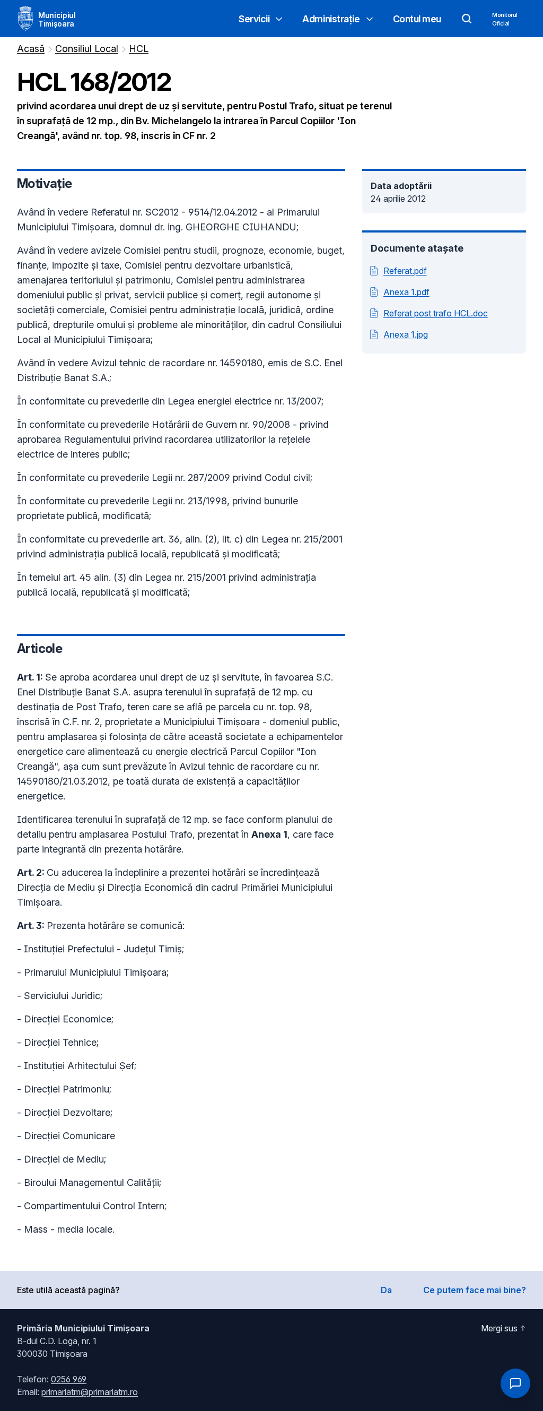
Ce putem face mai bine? (474, 1290)
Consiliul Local (86, 48)
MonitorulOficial (505, 19)
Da (386, 1290)
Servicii (254, 18)
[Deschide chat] (515, 1383)
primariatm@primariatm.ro (89, 1392)
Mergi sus (499, 1328)
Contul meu (417, 18)
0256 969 (68, 1379)
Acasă (31, 48)
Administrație (331, 18)
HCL (138, 48)
